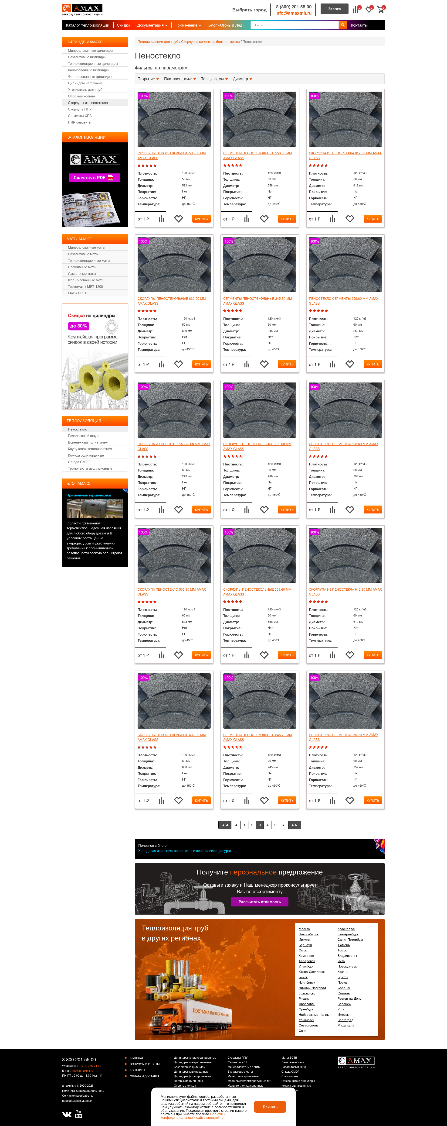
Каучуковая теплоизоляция (90, 448)
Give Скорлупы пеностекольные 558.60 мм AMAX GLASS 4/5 (237, 602)
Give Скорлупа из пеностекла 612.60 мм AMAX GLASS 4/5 (323, 602)
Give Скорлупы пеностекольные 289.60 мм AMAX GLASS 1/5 (225, 456)
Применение (187, 25)
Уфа (341, 1009)
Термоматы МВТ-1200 (85, 286)
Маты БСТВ (77, 292)
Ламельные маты (82, 273)
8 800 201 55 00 (79, 1059)
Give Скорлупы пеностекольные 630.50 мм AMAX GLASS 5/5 (155, 311)
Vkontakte (66, 1114)
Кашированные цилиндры (88, 69)
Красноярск (346, 928)
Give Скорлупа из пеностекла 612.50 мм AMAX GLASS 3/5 (319, 165)
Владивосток (347, 955)
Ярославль (307, 1003)
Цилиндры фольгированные (192, 1076)
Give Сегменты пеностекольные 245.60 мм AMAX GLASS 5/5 (241, 311)
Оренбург (306, 1009)
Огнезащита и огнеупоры (298, 1081)
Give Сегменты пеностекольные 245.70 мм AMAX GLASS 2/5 (229, 747)
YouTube (78, 1114)
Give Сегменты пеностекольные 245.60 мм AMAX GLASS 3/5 (233, 311)
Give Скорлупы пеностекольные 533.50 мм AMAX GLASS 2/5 (144, 165)
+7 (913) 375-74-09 (89, 1065)
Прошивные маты (82, 266)
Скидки (123, 25)
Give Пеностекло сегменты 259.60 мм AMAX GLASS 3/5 (319, 311)
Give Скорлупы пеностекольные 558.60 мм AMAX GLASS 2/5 (229, 602)
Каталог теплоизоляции (87, 25)
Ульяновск (306, 1019)
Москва (304, 928)
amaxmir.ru (69, 1085)
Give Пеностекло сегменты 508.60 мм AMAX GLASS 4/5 (323, 456)
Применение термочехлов (89, 495)
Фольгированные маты (86, 279)
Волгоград (345, 1019)
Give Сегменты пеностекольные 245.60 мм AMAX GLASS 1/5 (225, 311)
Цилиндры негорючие (85, 82)
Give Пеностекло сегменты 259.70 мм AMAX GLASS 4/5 (323, 747)
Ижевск (343, 1014)
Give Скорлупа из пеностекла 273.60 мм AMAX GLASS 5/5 (155, 456)
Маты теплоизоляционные (246, 1085)
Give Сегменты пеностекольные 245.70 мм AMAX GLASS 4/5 (237, 747)
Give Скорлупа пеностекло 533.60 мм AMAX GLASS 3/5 (147, 602)
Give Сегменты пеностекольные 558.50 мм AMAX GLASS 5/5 (241, 165)
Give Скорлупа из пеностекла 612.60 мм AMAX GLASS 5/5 (327, 602)
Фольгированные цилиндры (90, 76)
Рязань (304, 998)
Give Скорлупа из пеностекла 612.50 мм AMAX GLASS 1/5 (311, 165)
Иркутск (304, 939)
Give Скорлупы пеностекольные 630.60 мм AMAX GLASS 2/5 (144, 747)
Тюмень (344, 944)
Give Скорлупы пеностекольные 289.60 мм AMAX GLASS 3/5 (233, 456)
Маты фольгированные (243, 1076)
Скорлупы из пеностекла (88, 102)
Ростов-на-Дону (349, 998)
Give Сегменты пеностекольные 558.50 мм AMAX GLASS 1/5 (225, 165)
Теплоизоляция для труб (158, 41)
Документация (151, 25)
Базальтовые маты (83, 253)
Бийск (303, 976)
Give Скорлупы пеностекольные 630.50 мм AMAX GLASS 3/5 (147, 311)
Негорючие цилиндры (188, 1081)
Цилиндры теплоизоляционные (195, 1057)
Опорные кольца (81, 95)
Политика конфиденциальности (83, 1090)
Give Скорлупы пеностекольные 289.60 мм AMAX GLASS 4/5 (237, 456)
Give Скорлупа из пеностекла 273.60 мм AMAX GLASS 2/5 (144, 456)
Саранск (344, 987)
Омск (303, 950)
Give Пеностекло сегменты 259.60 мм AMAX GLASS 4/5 (323, 311)
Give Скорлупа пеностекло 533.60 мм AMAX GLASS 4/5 (151, 602)
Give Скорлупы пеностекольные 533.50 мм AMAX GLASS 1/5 (140, 165)
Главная (136, 1058)
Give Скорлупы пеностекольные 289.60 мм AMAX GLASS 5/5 (241, 456)
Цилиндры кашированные (191, 1071)
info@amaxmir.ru (293, 13)
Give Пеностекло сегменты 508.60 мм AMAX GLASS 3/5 (319, 456)
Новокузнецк (347, 966)
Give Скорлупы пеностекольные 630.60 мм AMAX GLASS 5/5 (155, 747)
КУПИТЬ (201, 218)
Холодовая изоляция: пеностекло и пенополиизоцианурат (184, 850)
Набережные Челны (314, 1014)
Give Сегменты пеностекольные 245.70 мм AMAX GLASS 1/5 (225, 747)
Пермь (343, 982)
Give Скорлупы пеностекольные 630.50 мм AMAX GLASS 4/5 (151, 311)
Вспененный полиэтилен (88, 442)
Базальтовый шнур (83, 435)
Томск (342, 950)
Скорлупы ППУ (238, 1057)
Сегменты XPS (80, 115)
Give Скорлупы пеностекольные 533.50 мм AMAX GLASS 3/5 (147, 165)
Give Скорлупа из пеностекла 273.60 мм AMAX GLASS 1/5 (140, 456)
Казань (343, 971)
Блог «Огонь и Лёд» (226, 25)
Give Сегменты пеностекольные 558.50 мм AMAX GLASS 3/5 (233, 165)
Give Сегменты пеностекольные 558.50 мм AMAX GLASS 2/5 (229, 165)
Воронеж (344, 1003)
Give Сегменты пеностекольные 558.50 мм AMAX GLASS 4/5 (237, 165)
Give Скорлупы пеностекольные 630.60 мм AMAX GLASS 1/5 (140, 747)
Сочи (302, 1030)
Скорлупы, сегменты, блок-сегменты (210, 41)
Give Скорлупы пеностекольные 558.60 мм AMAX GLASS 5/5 (241, 602)
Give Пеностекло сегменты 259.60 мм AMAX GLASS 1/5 (311, 311)
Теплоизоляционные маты (89, 260)
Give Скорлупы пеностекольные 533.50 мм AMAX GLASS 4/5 (151, 165)
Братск (343, 976)
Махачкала (346, 1025)
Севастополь (308, 1025)
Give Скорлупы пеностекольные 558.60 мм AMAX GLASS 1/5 (225, 602)
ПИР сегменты (79, 122)
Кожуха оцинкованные (86, 455)
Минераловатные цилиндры (90, 50)
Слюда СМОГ (79, 461)
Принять (270, 1106)
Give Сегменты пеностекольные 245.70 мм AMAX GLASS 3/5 (233, 747)
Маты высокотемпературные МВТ (250, 1081)
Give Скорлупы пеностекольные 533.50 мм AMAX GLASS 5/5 (155, 165)
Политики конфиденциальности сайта (193, 1115)
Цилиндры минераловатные (193, 1062)
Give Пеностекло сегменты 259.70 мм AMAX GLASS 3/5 (319, 747)
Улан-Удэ (306, 966)
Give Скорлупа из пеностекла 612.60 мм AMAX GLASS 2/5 (315, 602)
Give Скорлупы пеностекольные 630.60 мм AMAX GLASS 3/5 (147, 747)
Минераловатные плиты (244, 1067)
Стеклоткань (289, 1076)
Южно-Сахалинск (312, 971)
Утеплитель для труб (85, 89)
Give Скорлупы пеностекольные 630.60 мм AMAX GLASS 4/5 (151, 747)
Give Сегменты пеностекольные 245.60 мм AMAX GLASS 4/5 (237, 311)
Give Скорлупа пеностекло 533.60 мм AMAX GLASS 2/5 (144, 602)
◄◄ (224, 824)
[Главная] (82, 10)
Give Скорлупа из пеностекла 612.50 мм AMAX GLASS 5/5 (327, 165)
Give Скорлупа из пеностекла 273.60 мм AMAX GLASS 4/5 (151, 456)
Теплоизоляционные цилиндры (93, 63)
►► (294, 824)
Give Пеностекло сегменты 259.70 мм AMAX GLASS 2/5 (315, 747)
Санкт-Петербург (350, 939)
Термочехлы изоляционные (90, 468)
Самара (344, 993)
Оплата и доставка (144, 1076)
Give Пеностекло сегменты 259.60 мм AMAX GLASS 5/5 (327, 311)
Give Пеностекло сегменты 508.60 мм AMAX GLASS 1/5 (311, 456)
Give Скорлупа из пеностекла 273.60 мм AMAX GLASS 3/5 (147, 456)
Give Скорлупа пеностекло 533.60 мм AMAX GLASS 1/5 (140, 602)
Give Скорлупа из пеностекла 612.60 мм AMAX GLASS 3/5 (319, 602)
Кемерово (306, 955)
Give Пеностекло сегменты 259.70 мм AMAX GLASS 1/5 (311, 747)
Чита (341, 960)
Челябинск (307, 982)
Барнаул (305, 944)
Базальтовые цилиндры (87, 56)
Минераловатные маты (86, 247)
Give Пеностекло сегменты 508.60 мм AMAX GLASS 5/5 (327, 456)
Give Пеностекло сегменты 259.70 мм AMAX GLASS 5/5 (327, 747)
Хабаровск (307, 960)
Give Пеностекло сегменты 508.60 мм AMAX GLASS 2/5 (315, 456)
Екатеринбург (348, 934)
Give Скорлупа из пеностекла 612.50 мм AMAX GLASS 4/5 (323, 165)
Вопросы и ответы (145, 1064)
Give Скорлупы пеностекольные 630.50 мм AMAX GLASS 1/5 (140, 311)
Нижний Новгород (312, 987)
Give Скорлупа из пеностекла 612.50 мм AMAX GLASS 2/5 (315, 165)
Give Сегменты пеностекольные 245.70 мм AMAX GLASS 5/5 (241, 747)
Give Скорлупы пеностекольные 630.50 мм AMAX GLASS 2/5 (144, 311)
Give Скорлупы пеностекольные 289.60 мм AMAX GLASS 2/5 (229, 456)
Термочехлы (289, 1090)
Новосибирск (308, 934)
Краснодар (307, 993)
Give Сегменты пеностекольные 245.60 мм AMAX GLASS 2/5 (229, 311)
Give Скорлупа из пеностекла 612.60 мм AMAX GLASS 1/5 (311, 602)
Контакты (359, 25)
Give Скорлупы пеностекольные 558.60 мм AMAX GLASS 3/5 (233, 602)
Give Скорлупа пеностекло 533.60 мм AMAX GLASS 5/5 (155, 602)
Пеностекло (252, 41)
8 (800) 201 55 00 (294, 6)
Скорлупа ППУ (80, 109)
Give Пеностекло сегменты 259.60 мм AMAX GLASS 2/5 (315, 311)
